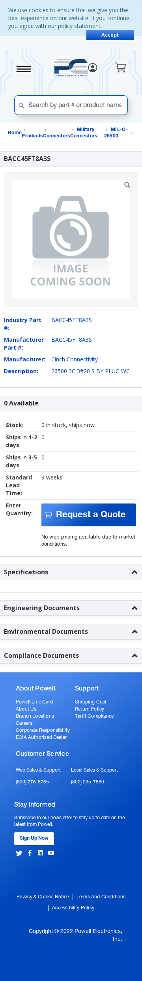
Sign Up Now (34, 838)
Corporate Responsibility (43, 730)
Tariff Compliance (94, 716)
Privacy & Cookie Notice (43, 897)
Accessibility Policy (73, 908)
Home (15, 133)
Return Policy (89, 709)
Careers (24, 723)
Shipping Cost (90, 702)
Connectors (56, 136)
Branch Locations (35, 716)
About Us (26, 709)
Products (32, 136)
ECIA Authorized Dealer (41, 737)
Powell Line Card (34, 702)
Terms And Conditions (101, 897)
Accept (110, 34)
